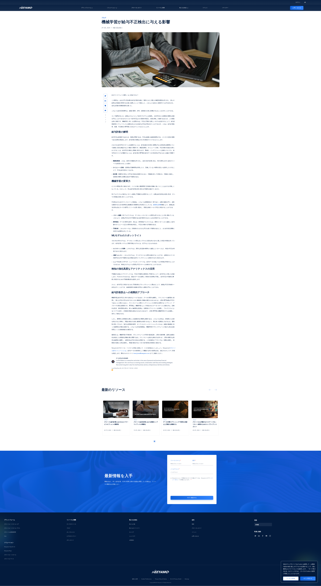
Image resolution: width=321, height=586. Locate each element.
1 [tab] (147, 441)
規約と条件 (135, 579)
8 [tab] (164, 441)
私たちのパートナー (134, 528)
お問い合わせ (296, 8)
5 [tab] (157, 441)
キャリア (131, 532)
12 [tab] (174, 441)
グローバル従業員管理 (10, 532)
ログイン (298, 2)
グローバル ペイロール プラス (12, 528)
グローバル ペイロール (10, 554)
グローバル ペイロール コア (11, 524)
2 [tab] (149, 441)
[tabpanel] (116, 419)
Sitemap (187, 579)
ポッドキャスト (71, 532)
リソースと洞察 (160, 7)
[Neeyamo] (26, 7)
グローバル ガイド (136, 7)
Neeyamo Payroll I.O (9, 546)
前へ (209, 390)
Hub (5, 536)
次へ (215, 390)
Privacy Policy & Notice (161, 579)
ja (305, 2)
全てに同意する (308, 578)
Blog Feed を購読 (112, 370)
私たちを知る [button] (183, 7)
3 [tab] (152, 441)
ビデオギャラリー (71, 536)
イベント (205, 7)
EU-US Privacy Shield (175, 579)
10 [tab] (169, 441)
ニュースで (132, 536)
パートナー (225, 7)
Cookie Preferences (146, 579)
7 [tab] (162, 441)
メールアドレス (175, 469)
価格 (193, 524)
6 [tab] (159, 441)
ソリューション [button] (111, 7)
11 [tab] (172, 441)
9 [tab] (167, 441)
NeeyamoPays (8, 550)
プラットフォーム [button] (86, 7)
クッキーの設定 (291, 578)
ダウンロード (70, 540)
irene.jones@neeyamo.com (141, 353)
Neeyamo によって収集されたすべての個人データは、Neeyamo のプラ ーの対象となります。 (192, 479)
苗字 (194, 460)
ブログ (68, 528)
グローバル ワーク (9, 558)
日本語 (257, 524)
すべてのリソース (71, 524)
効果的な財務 (157, 205)
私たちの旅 (132, 524)
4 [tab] (154, 441)
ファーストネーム (175, 460)
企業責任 (131, 540)
